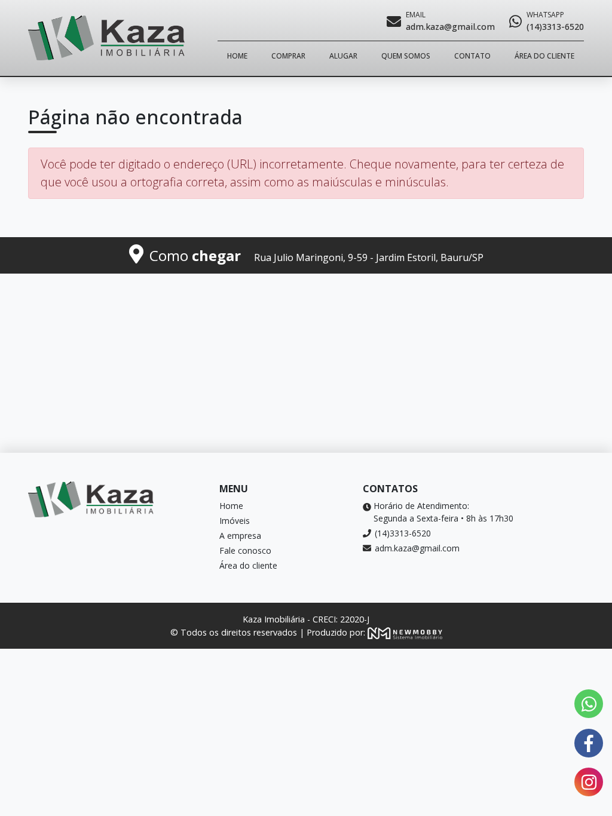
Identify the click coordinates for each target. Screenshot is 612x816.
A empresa (240, 535)
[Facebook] (588, 743)
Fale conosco (245, 550)
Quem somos (405, 56)
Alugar (343, 56)
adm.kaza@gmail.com (417, 548)
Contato (472, 56)
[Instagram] (588, 782)
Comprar (288, 56)
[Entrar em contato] (588, 703)
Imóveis (234, 520)
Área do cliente (544, 56)
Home (237, 56)
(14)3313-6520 (403, 533)
